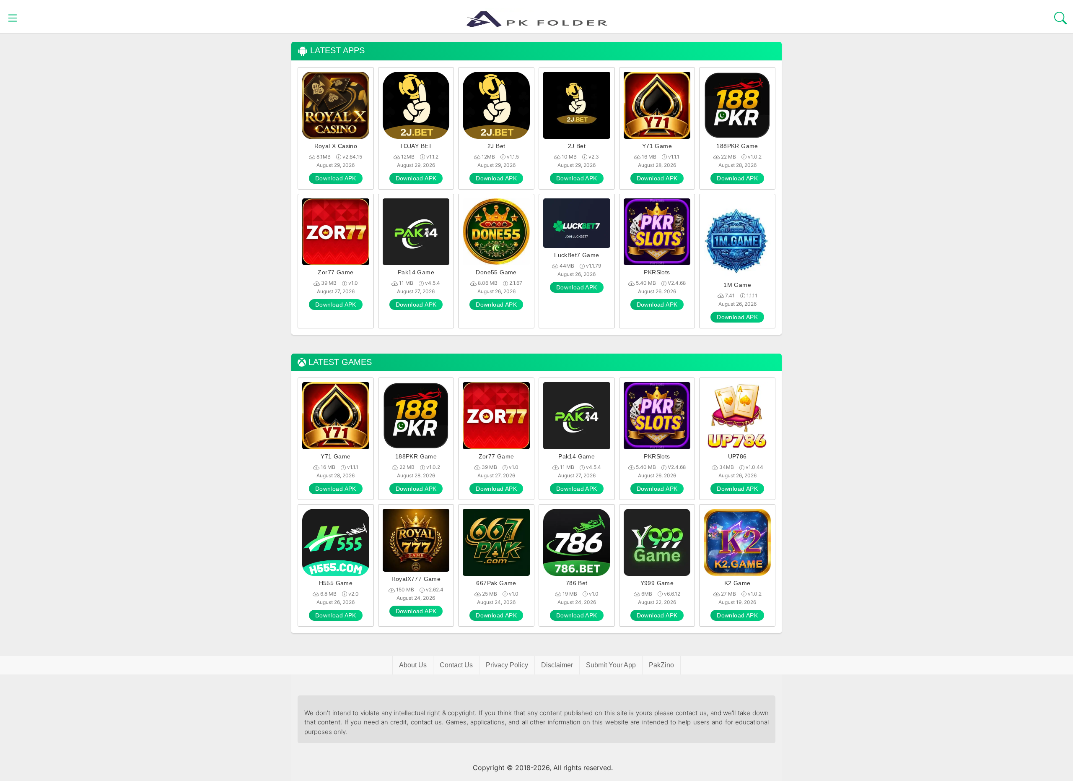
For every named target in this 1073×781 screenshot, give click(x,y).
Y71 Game (657, 146)
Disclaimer (557, 665)
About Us (413, 665)
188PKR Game (737, 146)
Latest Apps (336, 50)
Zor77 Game (335, 272)
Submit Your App (611, 665)
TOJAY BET (416, 146)
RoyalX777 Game (416, 578)
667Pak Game (496, 583)
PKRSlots (657, 272)
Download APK (335, 178)
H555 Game (336, 583)
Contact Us (456, 665)
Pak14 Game (416, 272)
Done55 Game (496, 272)
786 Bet (577, 583)
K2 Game (737, 583)
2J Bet (496, 146)
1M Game (737, 284)
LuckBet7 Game (576, 255)
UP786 (737, 456)
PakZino (661, 665)
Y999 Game (657, 583)
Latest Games (339, 362)
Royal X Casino (336, 146)
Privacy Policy (507, 665)
